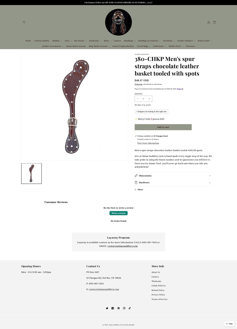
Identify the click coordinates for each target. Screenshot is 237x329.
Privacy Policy (158, 294)
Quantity (138, 94)
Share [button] (140, 189)
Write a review (119, 213)
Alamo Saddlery (114, 325)
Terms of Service (160, 299)
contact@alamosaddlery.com (123, 246)
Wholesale (156, 281)
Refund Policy (158, 290)
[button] (24, 22)
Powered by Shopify (127, 325)
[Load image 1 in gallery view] (31, 173)
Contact (155, 277)
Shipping (138, 84)
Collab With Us (159, 285)
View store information (148, 143)
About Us (156, 272)
